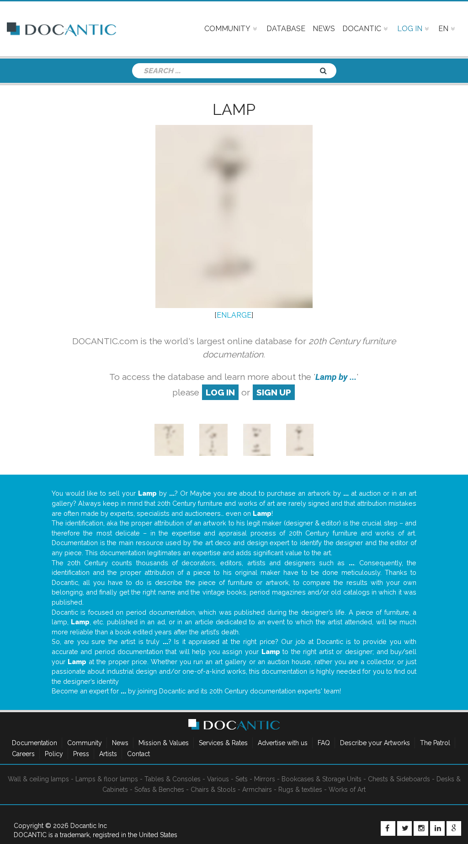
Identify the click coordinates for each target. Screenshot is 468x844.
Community (84, 743)
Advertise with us (283, 743)
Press (81, 753)
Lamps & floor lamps (106, 779)
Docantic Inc (88, 825)
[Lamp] (169, 439)
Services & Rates (223, 743)
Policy (54, 753)
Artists (108, 753)
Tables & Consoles (172, 779)
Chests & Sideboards (399, 779)
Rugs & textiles (300, 789)
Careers (23, 753)
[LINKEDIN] (437, 828)
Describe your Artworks (375, 743)
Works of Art (347, 789)
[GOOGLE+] (454, 828)
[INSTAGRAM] (421, 828)
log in (220, 392)
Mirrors (264, 779)
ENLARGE (234, 315)
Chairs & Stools (213, 789)
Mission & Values (163, 743)
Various (218, 779)
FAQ (324, 743)
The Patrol (435, 743)
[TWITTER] (404, 828)
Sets (241, 779)
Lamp (234, 109)
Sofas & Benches (159, 789)
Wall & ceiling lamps (38, 779)
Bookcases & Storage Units (322, 779)
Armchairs (257, 789)
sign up (273, 392)
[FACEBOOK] (388, 828)
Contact (138, 753)
